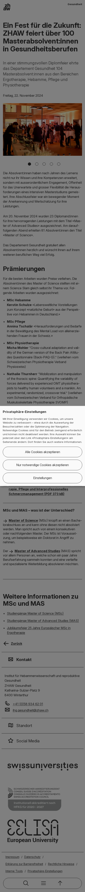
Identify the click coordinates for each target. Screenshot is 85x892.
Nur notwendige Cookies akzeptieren (42, 465)
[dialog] (42, 446)
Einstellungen (42, 478)
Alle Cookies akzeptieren (42, 452)
